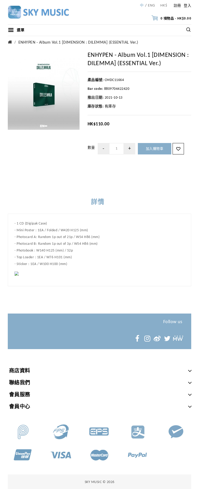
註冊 (177, 6)
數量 (91, 148)
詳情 (97, 202)
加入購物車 (155, 149)
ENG (151, 6)
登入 (187, 6)
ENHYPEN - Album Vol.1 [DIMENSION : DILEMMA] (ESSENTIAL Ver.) (78, 42)
